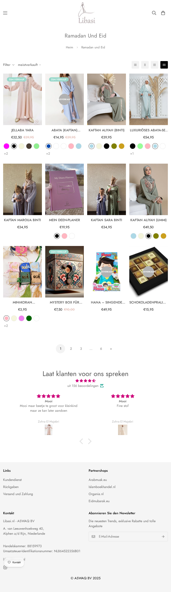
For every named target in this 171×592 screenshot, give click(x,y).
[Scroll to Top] (163, 569)
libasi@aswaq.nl (14, 559)
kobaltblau (48, 146)
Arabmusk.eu (98, 479)
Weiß (72, 236)
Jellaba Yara (22, 130)
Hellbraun (121, 146)
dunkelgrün (29, 318)
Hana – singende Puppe (106, 302)
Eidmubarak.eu (99, 501)
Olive (114, 146)
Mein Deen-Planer (64, 220)
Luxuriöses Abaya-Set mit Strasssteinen (148, 130)
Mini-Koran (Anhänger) (22, 302)
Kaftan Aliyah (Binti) (106, 130)
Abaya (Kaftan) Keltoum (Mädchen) (64, 130)
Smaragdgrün (56, 146)
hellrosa (71, 146)
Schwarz (14, 146)
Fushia (6, 146)
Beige (21, 146)
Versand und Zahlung (18, 494)
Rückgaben (11, 486)
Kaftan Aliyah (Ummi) (148, 220)
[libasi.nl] (85, 13)
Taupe (29, 146)
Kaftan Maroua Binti (22, 220)
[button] (163, 13)
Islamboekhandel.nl (102, 486)
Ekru (162, 146)
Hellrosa (147, 146)
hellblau (78, 146)
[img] (85, 380)
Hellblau (91, 146)
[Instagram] (5, 567)
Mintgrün (140, 146)
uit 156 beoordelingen (82, 385)
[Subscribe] (163, 536)
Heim (69, 47)
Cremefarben (63, 146)
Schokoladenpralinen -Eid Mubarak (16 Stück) (148, 302)
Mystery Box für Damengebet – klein (64, 302)
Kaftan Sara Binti (106, 220)
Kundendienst (12, 479)
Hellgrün (36, 146)
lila (21, 318)
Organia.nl (96, 494)
